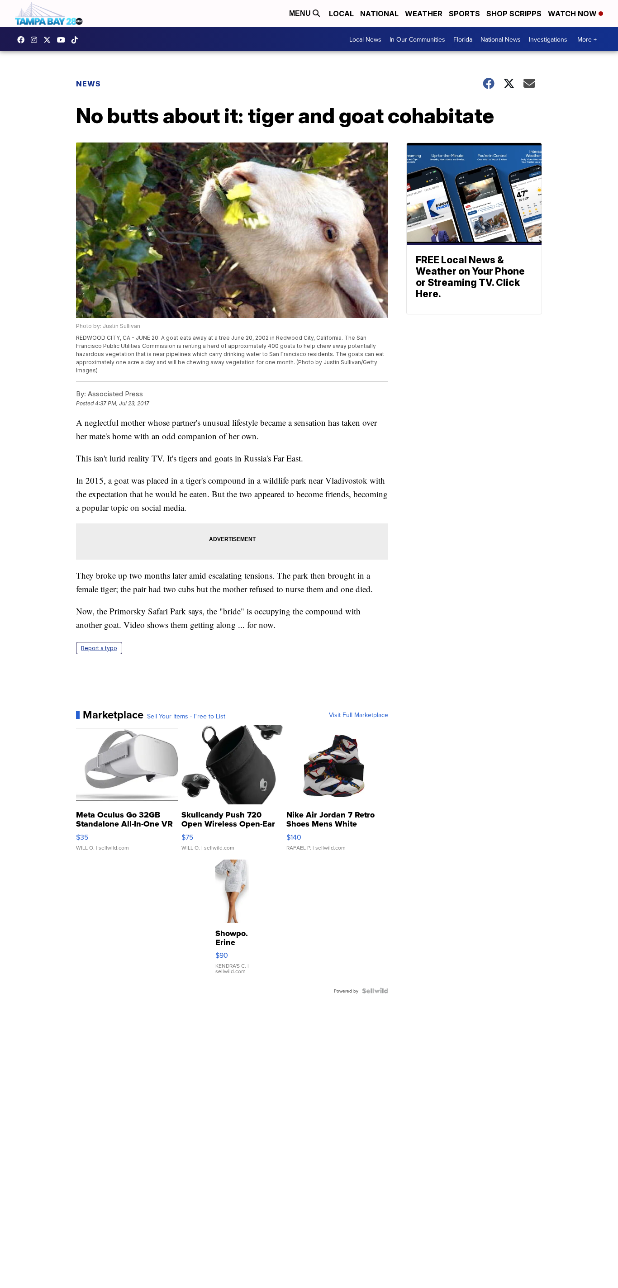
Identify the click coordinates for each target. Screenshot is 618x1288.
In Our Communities (417, 39)
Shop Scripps (514, 13)
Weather (423, 13)
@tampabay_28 (76, 39)
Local (341, 13)
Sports (464, 13)
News (88, 83)
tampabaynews (23, 39)
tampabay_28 (36, 39)
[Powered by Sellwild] (375, 991)
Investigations (548, 39)
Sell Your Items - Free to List (186, 716)
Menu (301, 13)
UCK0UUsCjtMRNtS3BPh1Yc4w (63, 39)
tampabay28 (49, 39)
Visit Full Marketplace (358, 715)
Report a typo (99, 648)
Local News (365, 39)
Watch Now (573, 13)
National (379, 13)
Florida (462, 39)
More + (587, 39)
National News (500, 39)
